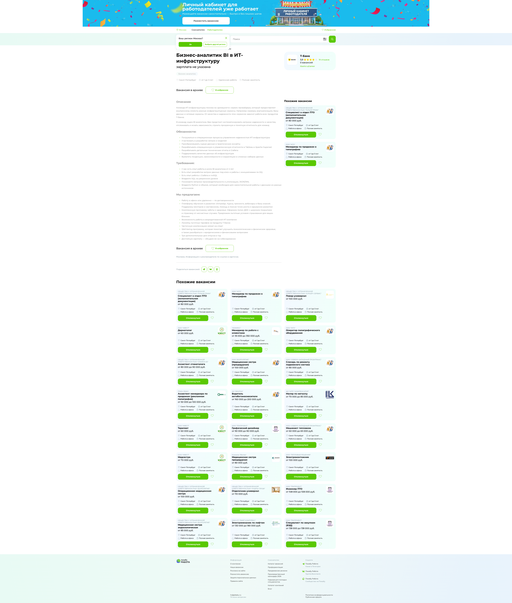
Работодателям (215, 30)
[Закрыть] (226, 38)
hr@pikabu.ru (235, 595)
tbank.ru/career (307, 66)
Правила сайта (236, 581)
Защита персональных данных (243, 578)
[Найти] (332, 39)
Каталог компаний (276, 585)
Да (190, 44)
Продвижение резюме (277, 571)
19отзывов (324, 60)
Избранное (330, 30)
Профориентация (275, 567)
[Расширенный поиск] (325, 39)
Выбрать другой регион (215, 44)
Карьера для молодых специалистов (277, 581)
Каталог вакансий (275, 564)
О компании (235, 564)
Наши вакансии (236, 567)
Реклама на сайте (237, 571)
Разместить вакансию (239, 574)
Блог (270, 589)
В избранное (221, 90)
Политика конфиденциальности (319, 595)
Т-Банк (305, 56)
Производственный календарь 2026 (276, 575)
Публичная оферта (313, 597)
